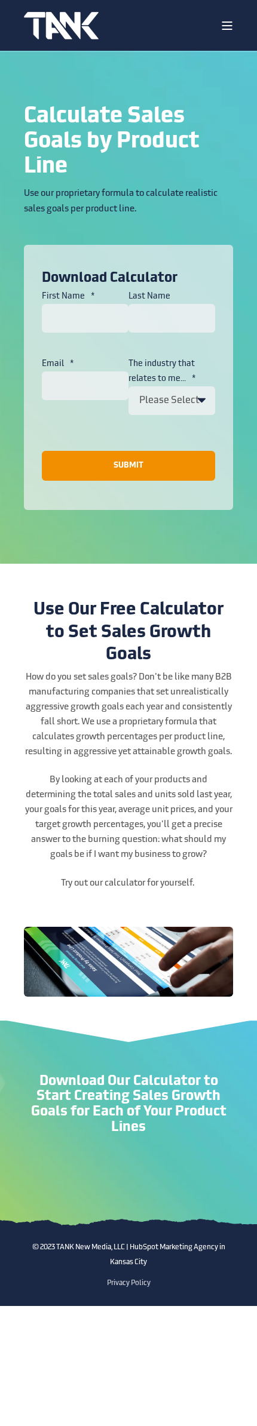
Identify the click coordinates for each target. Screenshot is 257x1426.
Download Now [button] (128, 1174)
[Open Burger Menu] (227, 26)
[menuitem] (129, 1283)
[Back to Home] (61, 26)
